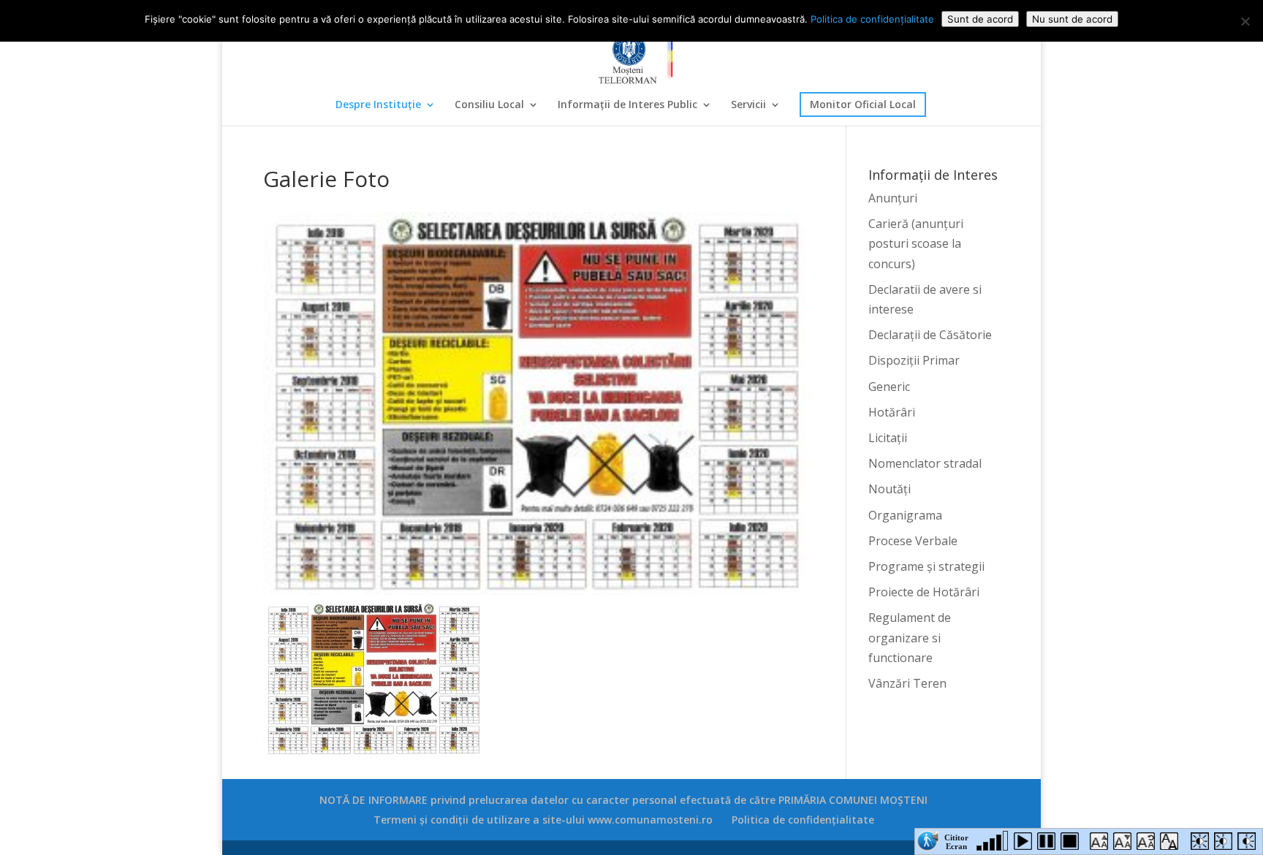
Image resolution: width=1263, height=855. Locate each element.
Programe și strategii (926, 566)
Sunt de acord (980, 19)
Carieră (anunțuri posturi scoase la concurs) (915, 243)
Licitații (887, 438)
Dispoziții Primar (914, 360)
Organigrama (905, 515)
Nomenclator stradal (925, 463)
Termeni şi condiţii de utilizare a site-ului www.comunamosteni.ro (543, 819)
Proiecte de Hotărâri (923, 592)
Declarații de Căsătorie (930, 335)
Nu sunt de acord (1072, 19)
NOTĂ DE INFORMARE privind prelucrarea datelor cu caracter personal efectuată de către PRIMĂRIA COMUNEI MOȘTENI (623, 800)
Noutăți (889, 489)
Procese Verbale (912, 541)
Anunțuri (892, 198)
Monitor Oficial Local (863, 104)
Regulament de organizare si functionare (909, 637)
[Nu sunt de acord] (1244, 21)
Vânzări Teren (907, 683)
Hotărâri (891, 412)
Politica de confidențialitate (803, 819)
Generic (889, 387)
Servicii (748, 105)
